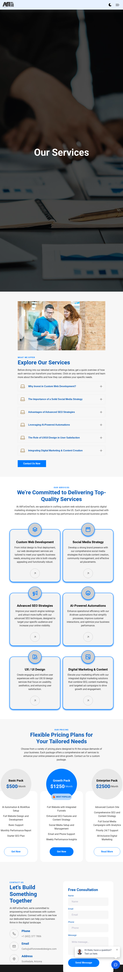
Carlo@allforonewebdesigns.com (39, 948)
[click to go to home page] (8, 4)
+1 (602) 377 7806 (31, 936)
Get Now (16, 851)
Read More (107, 851)
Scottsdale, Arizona (32, 961)
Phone (71, 922)
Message (72, 935)
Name (71, 895)
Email (70, 909)
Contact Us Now (31, 463)
